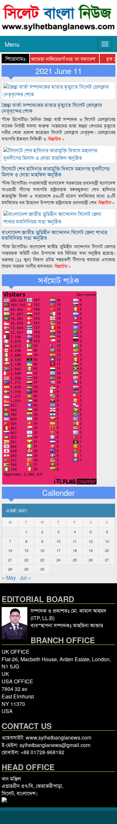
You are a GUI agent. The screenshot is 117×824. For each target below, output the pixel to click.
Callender (58, 492)
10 (58, 541)
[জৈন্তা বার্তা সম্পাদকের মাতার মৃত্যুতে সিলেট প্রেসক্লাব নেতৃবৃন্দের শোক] (58, 90)
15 (26, 550)
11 (75, 541)
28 (10, 569)
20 (107, 550)
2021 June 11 (58, 71)
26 (91, 559)
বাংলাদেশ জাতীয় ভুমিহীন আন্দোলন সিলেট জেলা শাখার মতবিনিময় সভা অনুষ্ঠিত (54, 235)
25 (75, 559)
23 (42, 559)
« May (9, 577)
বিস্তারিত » (55, 138)
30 (42, 569)
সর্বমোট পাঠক (58, 280)
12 (91, 541)
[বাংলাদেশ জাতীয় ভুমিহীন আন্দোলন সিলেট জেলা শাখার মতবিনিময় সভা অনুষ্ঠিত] (58, 217)
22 (26, 559)
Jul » (25, 577)
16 (42, 550)
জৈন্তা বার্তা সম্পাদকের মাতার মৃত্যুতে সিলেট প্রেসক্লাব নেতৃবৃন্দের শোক (52, 107)
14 (10, 550)
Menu (12, 44)
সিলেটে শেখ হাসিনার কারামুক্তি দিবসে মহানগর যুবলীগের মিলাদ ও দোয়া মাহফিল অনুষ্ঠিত (56, 171)
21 (10, 559)
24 (58, 559)
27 (107, 559)
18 (75, 550)
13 (107, 541)
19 (91, 550)
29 (26, 569)
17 (58, 550)
